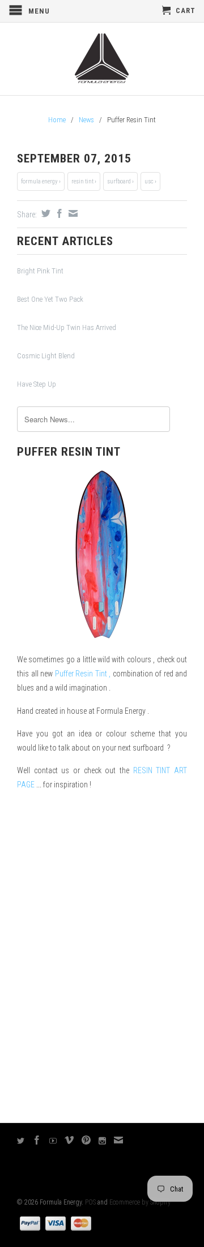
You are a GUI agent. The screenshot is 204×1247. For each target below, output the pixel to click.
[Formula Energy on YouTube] (53, 1141)
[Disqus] (102, 956)
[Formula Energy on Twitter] (21, 1141)
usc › (150, 181)
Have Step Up (36, 384)
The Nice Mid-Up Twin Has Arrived (66, 327)
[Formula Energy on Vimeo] (69, 1140)
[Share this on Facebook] (58, 213)
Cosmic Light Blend (46, 356)
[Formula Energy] (102, 59)
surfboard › (120, 181)
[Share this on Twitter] (44, 213)
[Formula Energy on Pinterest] (86, 1140)
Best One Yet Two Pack (50, 299)
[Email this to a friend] (72, 213)
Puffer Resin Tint (69, 451)
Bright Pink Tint (40, 271)
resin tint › (83, 181)
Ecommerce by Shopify (140, 1202)
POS (90, 1202)
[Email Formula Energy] (119, 1140)
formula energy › (41, 181)
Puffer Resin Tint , (83, 673)
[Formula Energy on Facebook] (37, 1140)
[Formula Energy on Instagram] (103, 1141)
